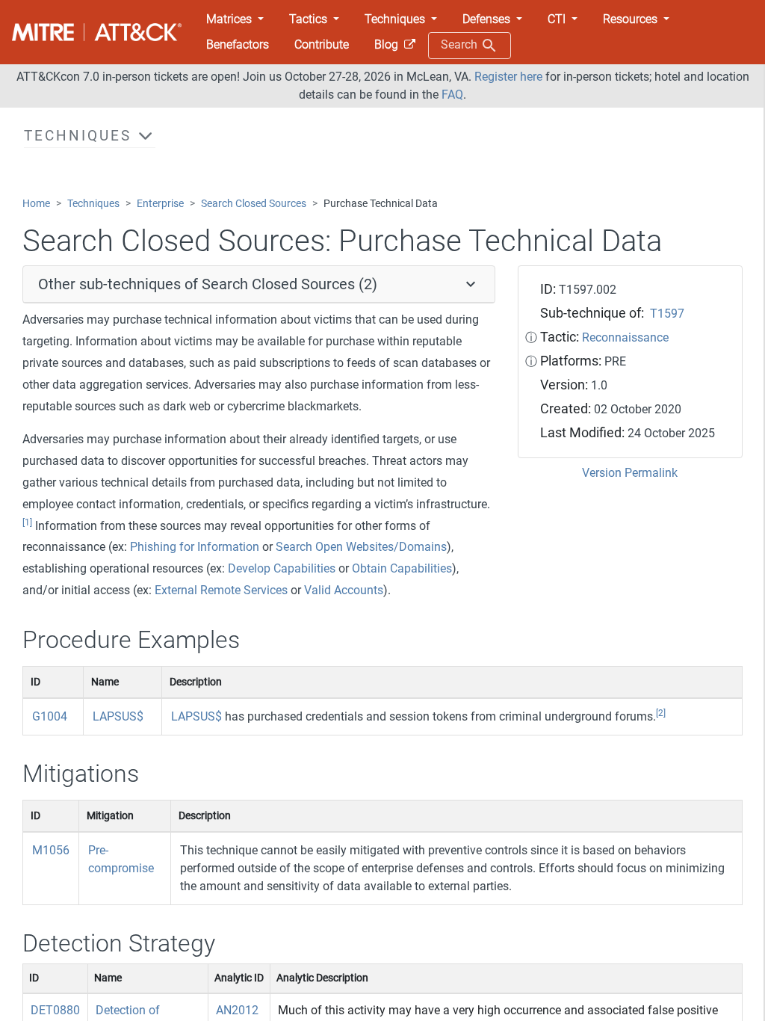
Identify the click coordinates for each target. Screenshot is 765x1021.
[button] (234, 19)
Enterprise (160, 203)
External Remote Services (221, 590)
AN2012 (237, 1010)
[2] (661, 713)
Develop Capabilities (281, 568)
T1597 (667, 313)
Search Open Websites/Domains (361, 547)
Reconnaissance (625, 337)
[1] (27, 522)
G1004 (49, 716)
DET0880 (55, 1010)
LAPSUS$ (118, 716)
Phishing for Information (194, 547)
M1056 (50, 850)
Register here (508, 77)
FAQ (452, 94)
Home (36, 203)
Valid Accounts (343, 590)
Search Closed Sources (253, 203)
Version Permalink (630, 473)
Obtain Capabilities (402, 568)
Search (460, 44)
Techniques (93, 203)
